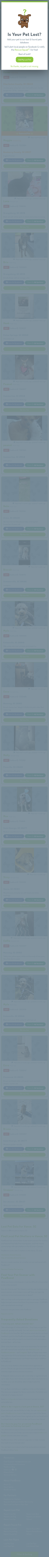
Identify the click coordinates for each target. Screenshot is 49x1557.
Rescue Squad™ (22, 49)
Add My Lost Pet (24, 59)
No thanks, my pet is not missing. (24, 66)
